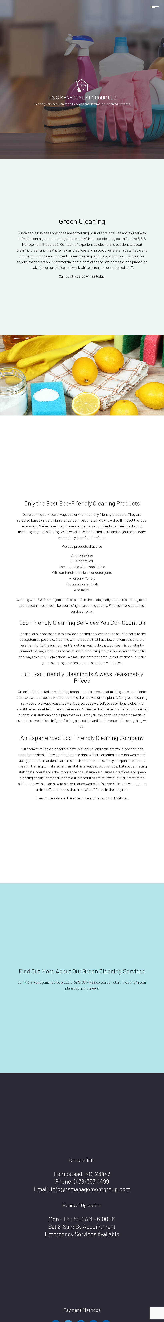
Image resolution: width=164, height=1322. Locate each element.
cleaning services (42, 514)
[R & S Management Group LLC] (82, 85)
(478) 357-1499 (91, 1181)
